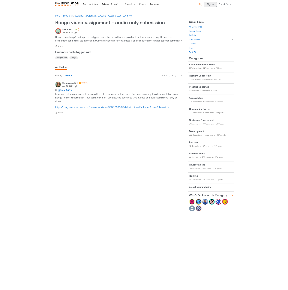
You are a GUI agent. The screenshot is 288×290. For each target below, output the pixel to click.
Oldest (67, 76)
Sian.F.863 (67, 30)
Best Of (192, 52)
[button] (200, 4)
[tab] (61, 67)
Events (142, 4)
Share (59, 46)
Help (191, 48)
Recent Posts (195, 31)
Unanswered (211, 39)
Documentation (90, 4)
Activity (192, 35)
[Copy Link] (75, 32)
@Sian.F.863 (65, 90)
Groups (192, 44)
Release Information (111, 4)
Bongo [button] (73, 58)
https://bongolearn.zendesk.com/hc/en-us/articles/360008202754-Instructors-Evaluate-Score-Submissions (112, 107)
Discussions (129, 4)
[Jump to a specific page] (180, 75)
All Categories (195, 27)
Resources (154, 4)
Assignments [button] (62, 58)
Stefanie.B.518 (69, 83)
